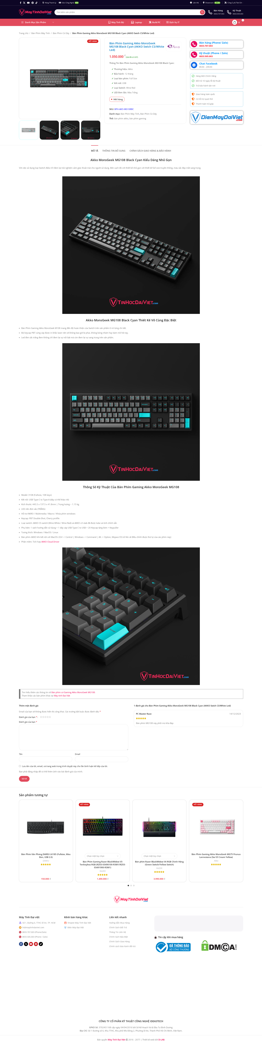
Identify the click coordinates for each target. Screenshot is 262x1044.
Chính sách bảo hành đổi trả (122, 946)
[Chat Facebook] (194, 65)
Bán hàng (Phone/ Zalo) (213, 42)
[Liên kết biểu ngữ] (216, 117)
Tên (20, 754)
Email (77, 754)
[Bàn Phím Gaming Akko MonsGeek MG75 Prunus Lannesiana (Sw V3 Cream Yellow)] (216, 827)
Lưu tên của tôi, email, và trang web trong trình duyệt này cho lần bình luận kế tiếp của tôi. (65, 766)
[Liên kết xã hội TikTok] (36, 3)
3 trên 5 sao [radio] (45, 717)
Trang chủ (23, 33)
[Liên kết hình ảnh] (131, 899)
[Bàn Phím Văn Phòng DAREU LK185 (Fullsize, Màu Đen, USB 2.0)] (46, 827)
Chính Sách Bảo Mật (118, 936)
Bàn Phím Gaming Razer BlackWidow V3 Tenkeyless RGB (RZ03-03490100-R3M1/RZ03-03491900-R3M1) (103, 864)
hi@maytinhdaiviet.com (33, 927)
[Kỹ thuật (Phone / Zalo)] (194, 54)
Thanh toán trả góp (205, 103)
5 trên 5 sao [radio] (50, 717)
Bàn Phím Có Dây (61, 33)
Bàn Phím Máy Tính (40, 33)
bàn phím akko (121, 118)
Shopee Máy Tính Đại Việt (79, 922)
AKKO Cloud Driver (50, 541)
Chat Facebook (208, 63)
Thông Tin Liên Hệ (117, 932)
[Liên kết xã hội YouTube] (28, 3)
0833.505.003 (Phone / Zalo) (34, 936)
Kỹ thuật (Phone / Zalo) (213, 53)
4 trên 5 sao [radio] (48, 717)
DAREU (46, 860)
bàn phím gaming (137, 118)
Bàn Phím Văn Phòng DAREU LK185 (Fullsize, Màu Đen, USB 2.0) (46, 855)
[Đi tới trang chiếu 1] (128, 885)
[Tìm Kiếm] (202, 12)
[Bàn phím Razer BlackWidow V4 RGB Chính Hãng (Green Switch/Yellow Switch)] (159, 827)
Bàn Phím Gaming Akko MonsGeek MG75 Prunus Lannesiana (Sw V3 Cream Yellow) (216, 855)
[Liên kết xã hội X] (24, 3)
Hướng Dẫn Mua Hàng (119, 922)
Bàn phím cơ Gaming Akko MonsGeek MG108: (73, 692)
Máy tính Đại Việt (62, 695)
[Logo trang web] (35, 12)
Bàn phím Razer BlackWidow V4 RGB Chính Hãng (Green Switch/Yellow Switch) (159, 863)
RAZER (103, 871)
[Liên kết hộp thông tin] (216, 12)
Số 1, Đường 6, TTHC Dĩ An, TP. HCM (38, 922)
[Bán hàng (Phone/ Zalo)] (194, 44)
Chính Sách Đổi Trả (118, 927)
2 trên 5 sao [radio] (43, 717)
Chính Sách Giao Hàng (119, 941)
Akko (216, 860)
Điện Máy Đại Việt (76, 927)
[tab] (94, 149)
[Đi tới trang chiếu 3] (134, 885)
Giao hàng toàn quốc (205, 94)
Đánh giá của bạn (28, 717)
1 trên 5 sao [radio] (41, 717)
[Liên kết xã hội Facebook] (20, 3)
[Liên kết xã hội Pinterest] (33, 3)
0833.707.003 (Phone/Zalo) (34, 932)
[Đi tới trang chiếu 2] (131, 885)
